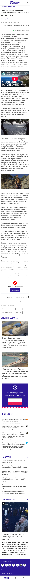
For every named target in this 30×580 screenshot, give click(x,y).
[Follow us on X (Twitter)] (6, 565)
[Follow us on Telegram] (17, 565)
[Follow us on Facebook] (2, 565)
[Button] (8, 26)
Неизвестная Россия (8, 7)
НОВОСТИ (6, 457)
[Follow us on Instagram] (13, 565)
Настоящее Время (6, 19)
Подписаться (15, 290)
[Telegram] (15, 578)
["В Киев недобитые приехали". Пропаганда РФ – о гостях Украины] (15, 517)
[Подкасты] (24, 565)
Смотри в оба (9, 499)
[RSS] (20, 565)
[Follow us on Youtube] (9, 565)
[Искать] (23, 578)
